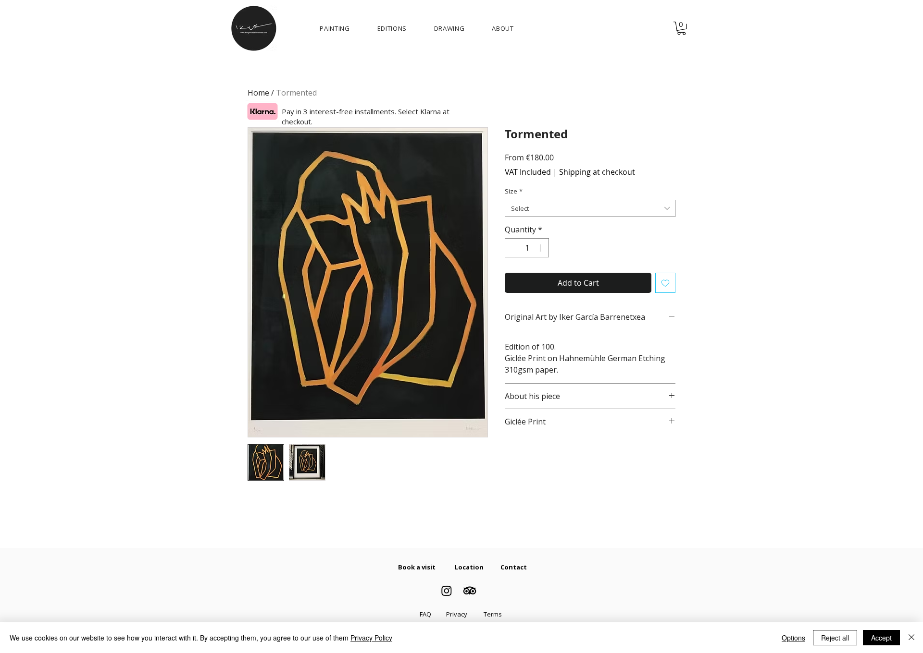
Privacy (456, 614)
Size (514, 191)
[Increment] (541, 248)
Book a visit (417, 567)
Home (258, 92)
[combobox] (590, 208)
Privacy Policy (371, 637)
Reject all (835, 637)
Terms (493, 614)
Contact (513, 567)
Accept (881, 637)
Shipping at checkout (597, 172)
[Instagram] (446, 590)
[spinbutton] (527, 248)
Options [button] (793, 637)
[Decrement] (513, 248)
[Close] (911, 637)
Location (469, 567)
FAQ (425, 614)
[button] (681, 28)
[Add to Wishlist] (665, 283)
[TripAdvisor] (469, 590)
